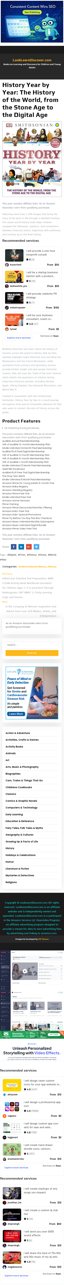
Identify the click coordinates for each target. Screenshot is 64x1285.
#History (32, 554)
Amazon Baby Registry (15, 486)
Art (7, 760)
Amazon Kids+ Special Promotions (21, 514)
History (52, 566)
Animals (11, 753)
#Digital (11, 554)
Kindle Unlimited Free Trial (16, 497)
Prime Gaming (10, 504)
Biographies (13, 773)
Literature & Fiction (17, 868)
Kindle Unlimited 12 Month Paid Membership (26, 465)
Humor (10, 861)
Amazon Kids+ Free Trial (15, 511)
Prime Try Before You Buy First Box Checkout (27, 518)
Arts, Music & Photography (22, 767)
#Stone (42, 554)
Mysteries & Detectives (20, 875)
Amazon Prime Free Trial (15, 493)
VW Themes (43, 939)
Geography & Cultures (19, 834)
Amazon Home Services (16, 500)
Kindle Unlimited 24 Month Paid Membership (27, 448)
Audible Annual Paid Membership (21, 441)
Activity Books (14, 746)
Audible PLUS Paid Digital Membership (23, 451)
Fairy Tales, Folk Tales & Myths (24, 828)
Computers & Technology (21, 807)
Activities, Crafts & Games (22, 739)
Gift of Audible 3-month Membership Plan (26, 455)
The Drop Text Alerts (13, 476)
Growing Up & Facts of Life (22, 841)
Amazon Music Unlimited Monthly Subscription (28, 521)
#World (52, 554)
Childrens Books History (32, 566)
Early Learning (14, 814)
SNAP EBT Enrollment (13, 469)
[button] (32, 78)
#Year (3, 559)
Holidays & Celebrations (21, 855)
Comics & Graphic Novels (21, 801)
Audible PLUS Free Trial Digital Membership (26, 472)
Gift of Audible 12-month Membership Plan (26, 444)
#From (21, 554)
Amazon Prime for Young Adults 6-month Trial (28, 483)
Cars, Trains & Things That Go (24, 780)
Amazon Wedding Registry (17, 490)
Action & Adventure (18, 733)
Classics (11, 794)
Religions (11, 882)
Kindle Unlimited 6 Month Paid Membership (26, 479)
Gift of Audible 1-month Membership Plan (25, 462)
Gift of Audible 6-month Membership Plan (26, 458)
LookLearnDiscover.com (32, 60)
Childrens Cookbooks (19, 787)
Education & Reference (20, 821)
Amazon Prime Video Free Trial (19, 528)
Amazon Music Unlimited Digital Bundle (24, 525)
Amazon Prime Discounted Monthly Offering (27, 507)
